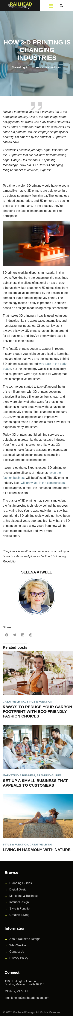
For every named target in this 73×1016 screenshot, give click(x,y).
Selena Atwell (36, 572)
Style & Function (39, 701)
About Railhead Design (24, 939)
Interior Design (19, 902)
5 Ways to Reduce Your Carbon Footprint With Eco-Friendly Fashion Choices (37, 711)
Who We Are (17, 945)
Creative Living (52, 67)
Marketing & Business (26, 67)
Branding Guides (49, 775)
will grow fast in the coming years (43, 482)
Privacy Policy (18, 958)
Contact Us (16, 951)
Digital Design (18, 889)
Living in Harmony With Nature (37, 850)
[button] (61, 6)
